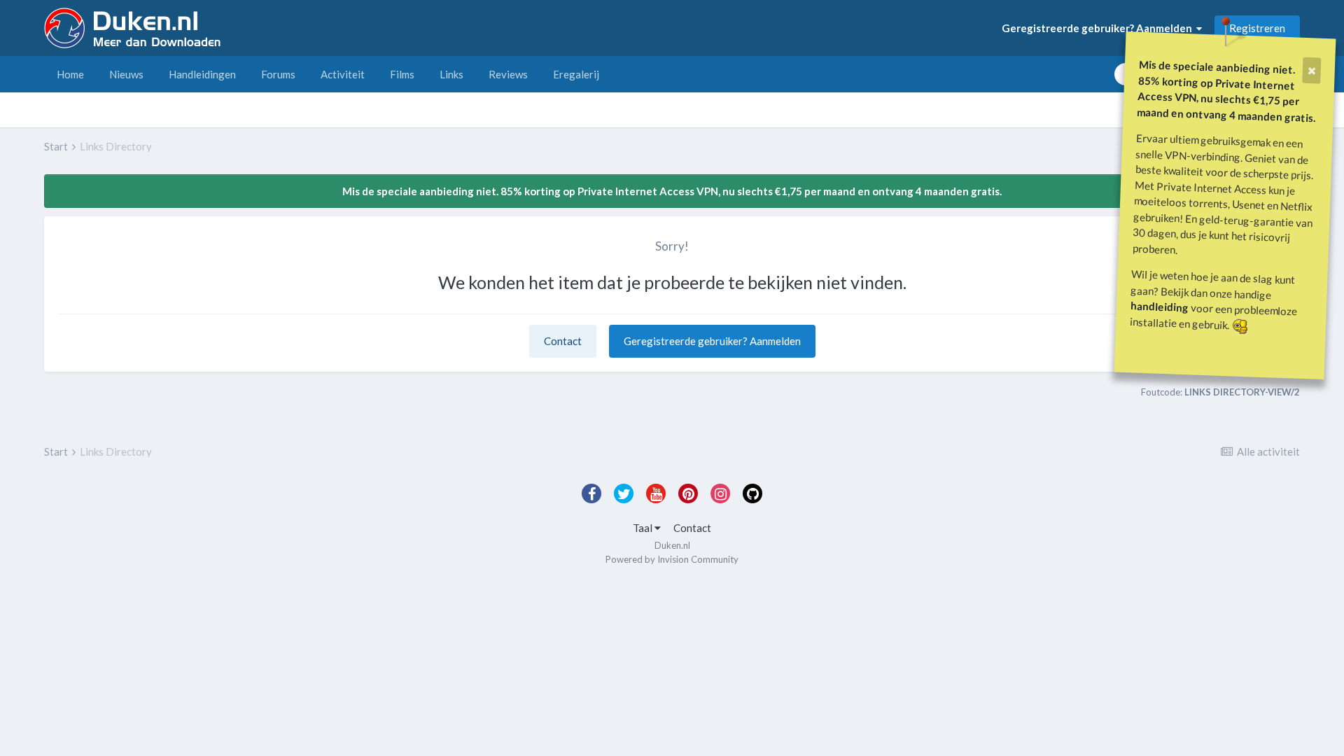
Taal (643, 528)
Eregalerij (576, 74)
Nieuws (126, 74)
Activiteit (343, 74)
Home (70, 74)
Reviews (508, 74)
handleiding (1159, 306)
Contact (563, 341)
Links (451, 74)
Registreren (1257, 28)
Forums (278, 74)
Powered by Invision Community (672, 559)
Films (402, 74)
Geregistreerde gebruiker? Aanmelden (1099, 28)
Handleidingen (202, 74)
